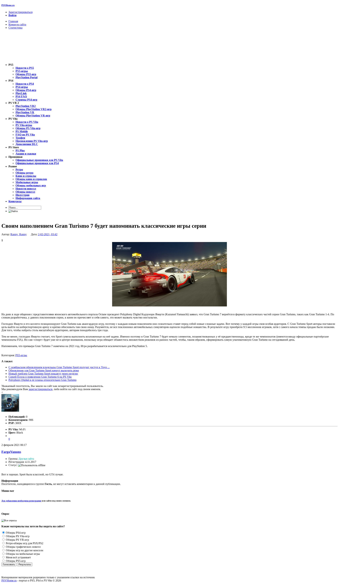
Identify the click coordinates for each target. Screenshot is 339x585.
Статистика (15, 27)
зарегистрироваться (40, 389)
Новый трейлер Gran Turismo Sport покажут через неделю (43, 373)
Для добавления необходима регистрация (21, 501)
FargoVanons (11, 452)
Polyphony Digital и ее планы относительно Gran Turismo (42, 379)
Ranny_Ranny (18, 234)
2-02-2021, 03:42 (47, 234)
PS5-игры (21, 355)
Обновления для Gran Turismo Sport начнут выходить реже (43, 370)
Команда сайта (17, 24)
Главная (13, 21)
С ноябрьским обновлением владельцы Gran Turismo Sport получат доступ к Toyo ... (59, 367)
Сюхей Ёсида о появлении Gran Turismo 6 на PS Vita (40, 376)
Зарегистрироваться (20, 12)
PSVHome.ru (7, 5)
